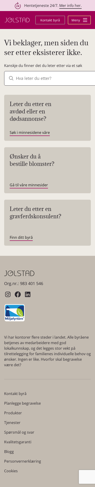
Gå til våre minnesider (29, 184)
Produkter (13, 412)
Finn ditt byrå (21, 237)
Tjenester (12, 422)
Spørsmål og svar (19, 432)
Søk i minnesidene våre (30, 132)
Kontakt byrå (50, 20)
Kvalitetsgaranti (17, 441)
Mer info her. (70, 5)
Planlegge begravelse (22, 403)
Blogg (9, 451)
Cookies (11, 470)
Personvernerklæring (22, 461)
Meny (76, 20)
